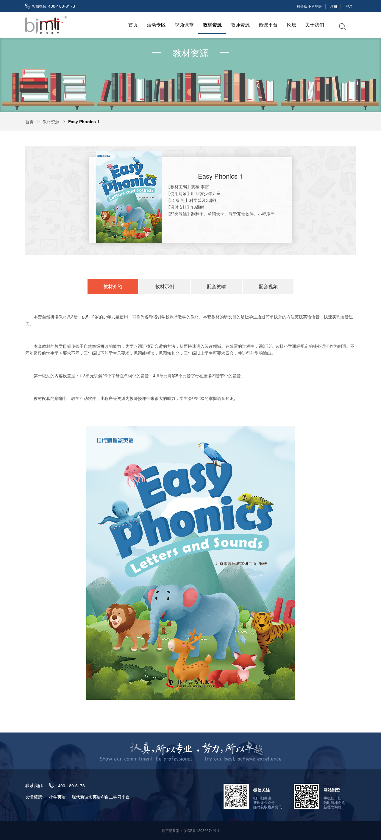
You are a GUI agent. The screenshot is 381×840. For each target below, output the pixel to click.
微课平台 (268, 24)
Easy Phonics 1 (83, 121)
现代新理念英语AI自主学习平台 (101, 797)
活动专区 (156, 24)
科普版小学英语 (309, 6)
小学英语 (57, 797)
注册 (333, 6)
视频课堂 (184, 24)
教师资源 (240, 24)
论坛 (291, 24)
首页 (133, 24)
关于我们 (314, 24)
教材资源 (212, 24)
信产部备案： (191, 830)
